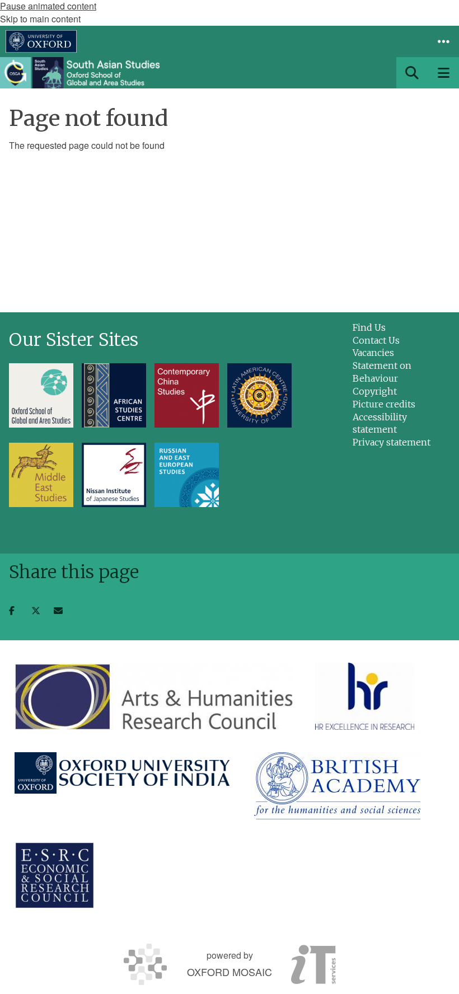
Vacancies (373, 352)
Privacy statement (391, 442)
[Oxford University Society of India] (123, 773)
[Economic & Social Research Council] (55, 875)
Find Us (369, 327)
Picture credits (384, 404)
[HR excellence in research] (364, 696)
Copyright (375, 391)
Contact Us (376, 340)
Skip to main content (40, 18)
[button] (443, 41)
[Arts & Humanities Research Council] (154, 696)
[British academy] (337, 785)
